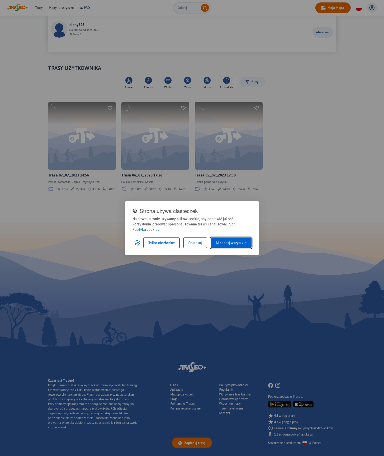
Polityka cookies (145, 229)
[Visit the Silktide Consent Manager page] (137, 242)
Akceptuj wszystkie (231, 243)
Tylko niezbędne (161, 243)
